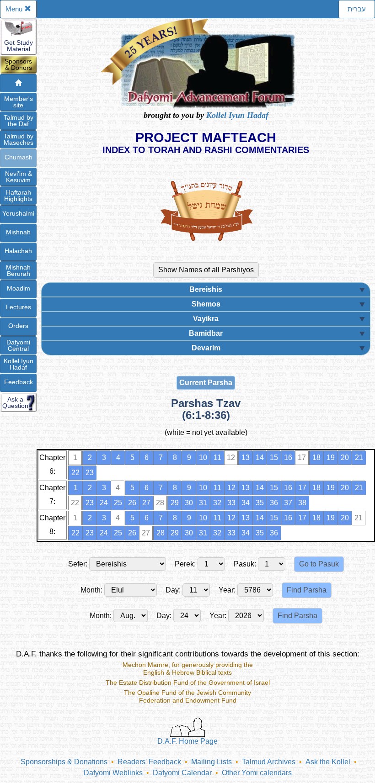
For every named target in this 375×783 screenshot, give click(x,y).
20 (345, 457)
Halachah (18, 250)
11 (217, 457)
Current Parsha (205, 382)
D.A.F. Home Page (187, 741)
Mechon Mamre (145, 664)
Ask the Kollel (327, 762)
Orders (18, 325)
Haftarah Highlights (18, 195)
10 (203, 457)
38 (302, 503)
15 (274, 457)
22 (75, 472)
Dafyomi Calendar (182, 773)
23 (90, 472)
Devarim (206, 348)
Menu (14, 9)
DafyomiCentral (18, 345)
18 (316, 457)
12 (231, 488)
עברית (357, 9)
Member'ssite (18, 102)
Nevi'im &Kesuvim (18, 177)
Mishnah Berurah (18, 270)
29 (175, 503)
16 (288, 457)
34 (245, 503)
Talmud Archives (268, 762)
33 (231, 503)
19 (331, 457)
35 (260, 503)
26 (132, 503)
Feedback (18, 382)
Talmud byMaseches (18, 139)
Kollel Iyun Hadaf (237, 115)
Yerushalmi (18, 213)
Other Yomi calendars (257, 773)
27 (146, 503)
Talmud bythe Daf (18, 120)
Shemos (206, 304)
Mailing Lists (211, 762)
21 (359, 457)
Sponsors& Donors (18, 64)
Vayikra (206, 319)
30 (189, 503)
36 (274, 503)
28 (160, 533)
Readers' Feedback (149, 762)
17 (302, 488)
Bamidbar (206, 333)
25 (118, 503)
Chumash (18, 157)
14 (260, 457)
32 (217, 503)
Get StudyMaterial (18, 46)
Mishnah (18, 232)
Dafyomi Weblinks (113, 773)
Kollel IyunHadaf (18, 364)
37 (288, 503)
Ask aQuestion (15, 402)
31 (203, 503)
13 (245, 457)
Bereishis (205, 289)
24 (104, 503)
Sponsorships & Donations (64, 762)
